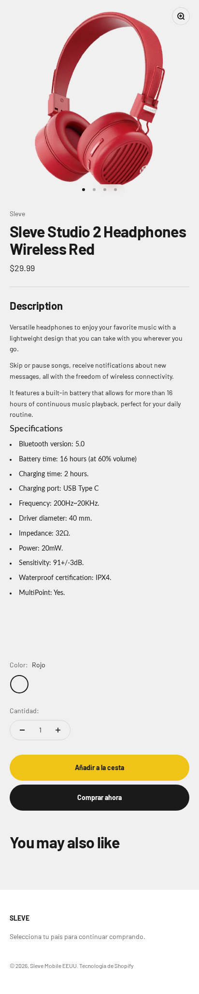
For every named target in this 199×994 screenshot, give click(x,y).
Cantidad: (24, 710)
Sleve (17, 213)
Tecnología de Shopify (106, 965)
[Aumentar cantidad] (58, 730)
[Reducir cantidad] (22, 730)
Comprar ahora (99, 797)
